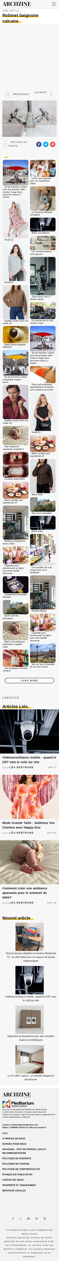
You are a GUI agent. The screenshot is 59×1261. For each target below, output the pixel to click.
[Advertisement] (29, 56)
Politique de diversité (16, 1158)
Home (5, 11)
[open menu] (53, 4)
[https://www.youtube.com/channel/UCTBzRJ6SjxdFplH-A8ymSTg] (29, 1218)
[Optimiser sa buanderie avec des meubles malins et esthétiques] (29, 1033)
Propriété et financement (19, 1185)
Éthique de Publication (17, 1174)
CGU (4, 1133)
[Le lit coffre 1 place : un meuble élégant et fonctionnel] (29, 1072)
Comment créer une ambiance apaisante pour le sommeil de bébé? (24, 893)
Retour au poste (18, 144)
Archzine (19, 4)
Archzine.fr (19, 1095)
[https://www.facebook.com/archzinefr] (13, 1218)
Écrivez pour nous (14, 1144)
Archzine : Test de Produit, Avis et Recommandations (24, 1151)
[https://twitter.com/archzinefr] (37, 1218)
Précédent (21, 94)
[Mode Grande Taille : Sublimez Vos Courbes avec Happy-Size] (29, 797)
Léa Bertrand (22, 767)
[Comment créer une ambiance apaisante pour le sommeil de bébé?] (29, 862)
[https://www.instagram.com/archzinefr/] (20, 1218)
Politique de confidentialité (21, 1169)
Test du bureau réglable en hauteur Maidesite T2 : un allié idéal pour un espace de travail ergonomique (31, 957)
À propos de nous (13, 1138)
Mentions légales (14, 1190)
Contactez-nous (13, 1180)
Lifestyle (14, 11)
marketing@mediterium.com (24, 1125)
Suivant (41, 94)
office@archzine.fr (37, 1127)
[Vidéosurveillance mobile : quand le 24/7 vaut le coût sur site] (29, 731)
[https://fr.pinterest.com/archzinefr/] (45, 1218)
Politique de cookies (16, 1163)
